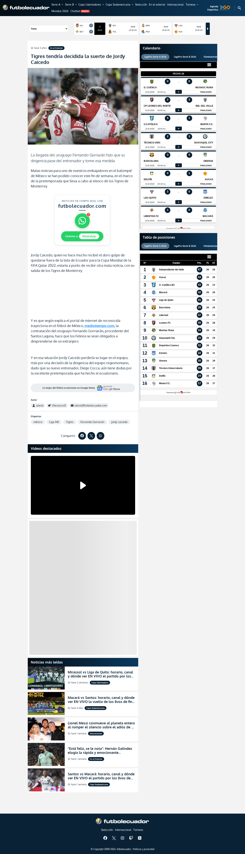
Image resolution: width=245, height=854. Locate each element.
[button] (57, 5)
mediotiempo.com (99, 326)
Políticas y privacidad (143, 849)
